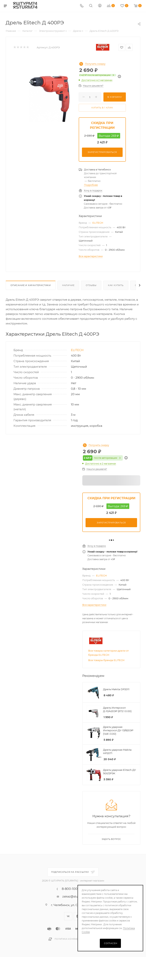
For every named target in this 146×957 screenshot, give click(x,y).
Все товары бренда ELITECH (106, 660)
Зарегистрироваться (102, 152)
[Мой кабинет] (100, 6)
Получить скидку (95, 64)
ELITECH (97, 222)
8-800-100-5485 (74, 888)
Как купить (116, 285)
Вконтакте (68, 916)
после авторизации (94, 75)
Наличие (68, 285)
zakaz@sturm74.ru (75, 896)
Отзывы (91, 285)
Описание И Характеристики (30, 285)
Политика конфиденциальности (76, 939)
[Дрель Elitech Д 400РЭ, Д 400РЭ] (49, 98)
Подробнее (91, 185)
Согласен (110, 943)
